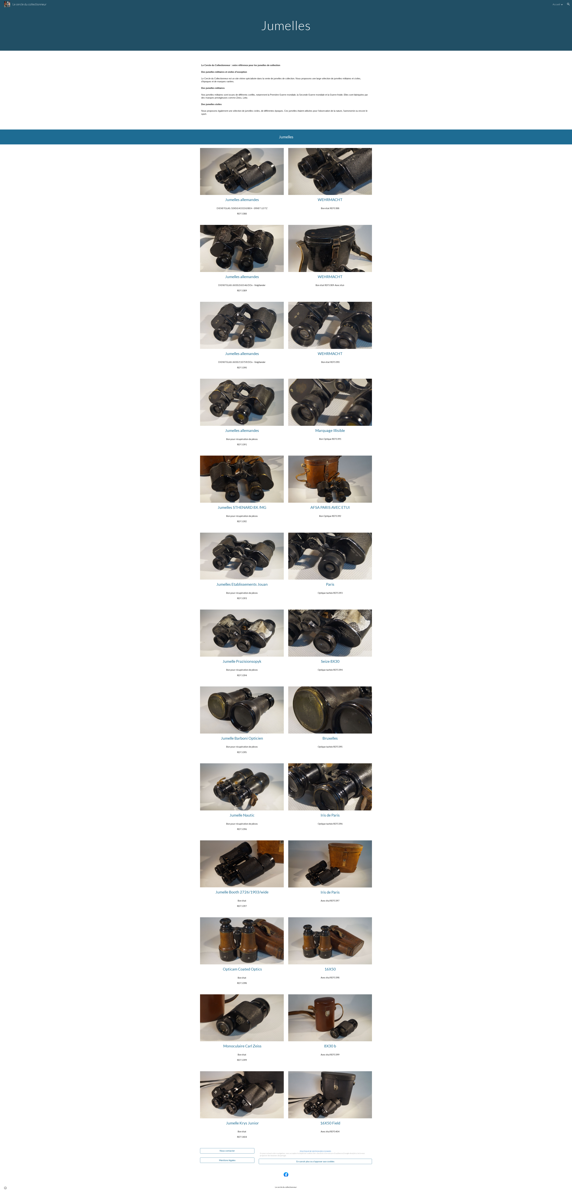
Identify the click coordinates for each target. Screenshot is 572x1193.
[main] (286, 25)
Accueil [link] (556, 4)
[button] (568, 4)
